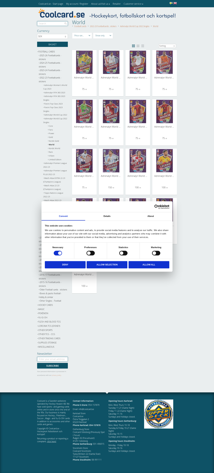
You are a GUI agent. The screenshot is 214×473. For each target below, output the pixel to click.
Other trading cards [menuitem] (49, 338)
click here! (51, 441)
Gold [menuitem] (51, 137)
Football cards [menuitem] (46, 51)
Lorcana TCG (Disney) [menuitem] (49, 326)
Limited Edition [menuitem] (55, 159)
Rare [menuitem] (51, 152)
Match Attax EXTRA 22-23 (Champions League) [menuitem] (54, 180)
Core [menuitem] (51, 126)
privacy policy (56, 375)
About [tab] (150, 216)
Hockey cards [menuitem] (45, 305)
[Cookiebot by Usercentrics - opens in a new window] (156, 207)
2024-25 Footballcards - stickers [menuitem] (50, 64)
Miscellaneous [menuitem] (46, 346)
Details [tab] (107, 216)
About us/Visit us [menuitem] (99, 3)
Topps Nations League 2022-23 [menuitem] (53, 195)
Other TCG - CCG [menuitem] (46, 334)
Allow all (149, 264)
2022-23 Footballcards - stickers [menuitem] (50, 79)
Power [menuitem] (51, 133)
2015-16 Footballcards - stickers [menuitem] (50, 284)
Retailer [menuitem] (117, 3)
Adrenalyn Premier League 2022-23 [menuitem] (55, 165)
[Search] (65, 23)
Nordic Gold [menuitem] (54, 141)
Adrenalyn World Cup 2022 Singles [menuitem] (55, 120)
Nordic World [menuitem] (54, 148)
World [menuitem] (51, 144)
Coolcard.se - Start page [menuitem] (51, 3)
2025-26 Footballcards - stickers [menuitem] (50, 57)
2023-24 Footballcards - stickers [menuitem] (50, 72)
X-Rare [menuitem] (51, 156)
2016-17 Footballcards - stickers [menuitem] (50, 276)
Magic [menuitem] (41, 309)
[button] (82, 36)
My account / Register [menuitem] (77, 3)
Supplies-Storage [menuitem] (47, 342)
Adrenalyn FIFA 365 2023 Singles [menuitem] (54, 98)
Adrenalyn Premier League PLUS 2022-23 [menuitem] (55, 172)
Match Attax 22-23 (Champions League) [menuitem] (52, 187)
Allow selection (107, 264)
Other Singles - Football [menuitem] (50, 300)
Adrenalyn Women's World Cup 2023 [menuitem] (55, 87)
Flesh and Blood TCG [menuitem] (49, 321)
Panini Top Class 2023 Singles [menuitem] (53, 109)
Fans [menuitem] (51, 130)
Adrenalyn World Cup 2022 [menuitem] (55, 115)
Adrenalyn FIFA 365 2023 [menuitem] (54, 92)
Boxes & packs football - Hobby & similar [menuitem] (50, 295)
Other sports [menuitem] (45, 330)
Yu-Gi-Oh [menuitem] (42, 317)
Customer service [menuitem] (133, 3)
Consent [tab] (63, 216)
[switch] (90, 253)
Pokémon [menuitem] (43, 313)
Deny (65, 264)
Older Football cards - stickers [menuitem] (53, 289)
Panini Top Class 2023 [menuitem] (53, 104)
